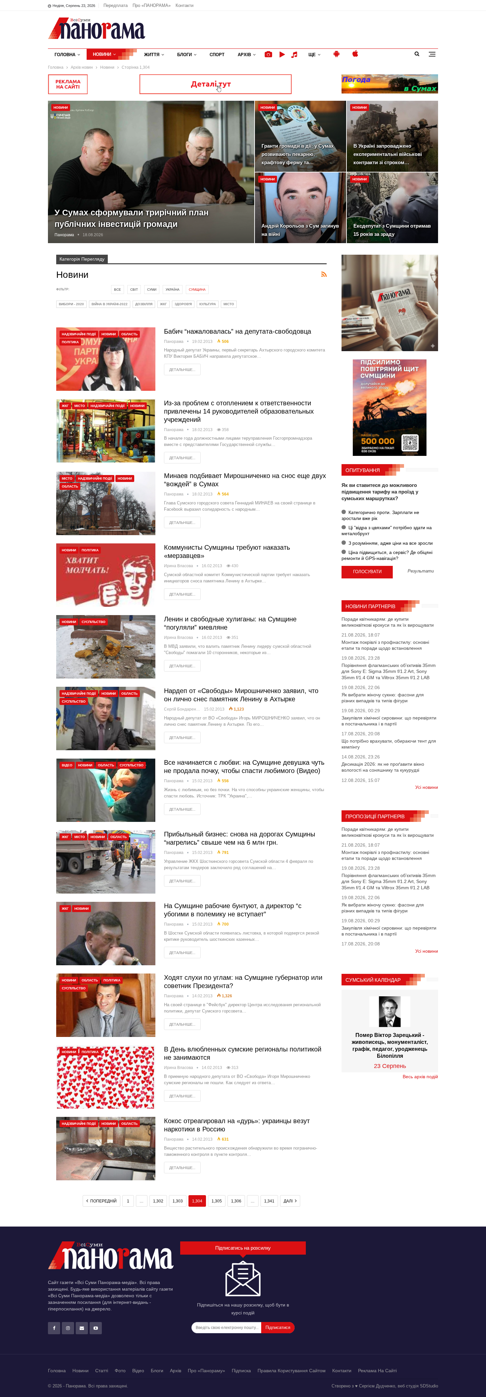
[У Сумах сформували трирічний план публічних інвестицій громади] (151, 171)
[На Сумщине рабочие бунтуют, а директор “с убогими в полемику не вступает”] (105, 933)
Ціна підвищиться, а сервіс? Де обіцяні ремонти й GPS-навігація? (387, 555)
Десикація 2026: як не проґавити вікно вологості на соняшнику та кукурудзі (383, 767)
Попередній (103, 1201)
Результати (421, 571)
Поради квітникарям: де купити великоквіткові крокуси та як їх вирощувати (388, 622)
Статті (101, 1370)
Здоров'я (183, 304)
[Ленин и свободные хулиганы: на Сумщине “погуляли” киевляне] (105, 647)
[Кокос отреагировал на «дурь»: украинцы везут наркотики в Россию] (105, 1148)
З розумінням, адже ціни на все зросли (390, 543)
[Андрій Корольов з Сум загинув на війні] (300, 208)
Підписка (241, 1370)
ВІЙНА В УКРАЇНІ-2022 (110, 304)
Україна (173, 289)
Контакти (184, 5)
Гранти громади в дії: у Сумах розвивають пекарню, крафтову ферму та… (298, 154)
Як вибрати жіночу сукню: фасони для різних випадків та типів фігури (383, 697)
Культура (207, 304)
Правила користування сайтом (292, 1370)
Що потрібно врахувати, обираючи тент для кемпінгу (389, 744)
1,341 (269, 1201)
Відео (67, 765)
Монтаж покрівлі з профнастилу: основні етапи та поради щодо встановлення (385, 645)
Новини (102, 54)
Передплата (115, 5)
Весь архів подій (420, 1076)
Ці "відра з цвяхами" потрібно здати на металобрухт (387, 530)
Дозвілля (143, 304)
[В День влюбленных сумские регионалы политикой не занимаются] (105, 1077)
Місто (228, 304)
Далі (289, 1201)
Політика (70, 342)
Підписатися (277, 1327)
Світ (134, 289)
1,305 (217, 1201)
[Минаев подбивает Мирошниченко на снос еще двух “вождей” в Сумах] (105, 503)
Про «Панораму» (206, 1370)
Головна (65, 54)
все (117, 289)
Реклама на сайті (377, 1370)
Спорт (217, 54)
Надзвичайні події (79, 334)
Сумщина (197, 289)
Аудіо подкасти (295, 54)
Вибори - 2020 (71, 304)
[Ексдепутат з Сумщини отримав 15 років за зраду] (392, 208)
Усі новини (426, 787)
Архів (244, 54)
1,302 (158, 1201)
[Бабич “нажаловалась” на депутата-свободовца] (105, 359)
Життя (151, 54)
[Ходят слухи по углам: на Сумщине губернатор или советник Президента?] (105, 1005)
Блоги (184, 54)
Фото (120, 1370)
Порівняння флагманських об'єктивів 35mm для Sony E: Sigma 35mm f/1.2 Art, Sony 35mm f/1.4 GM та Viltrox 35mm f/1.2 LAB (389, 671)
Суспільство (93, 622)
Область (129, 334)
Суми (151, 289)
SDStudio (429, 1385)
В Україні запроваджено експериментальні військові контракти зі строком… (387, 154)
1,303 (178, 1201)
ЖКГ (163, 304)
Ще (312, 54)
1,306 (236, 1201)
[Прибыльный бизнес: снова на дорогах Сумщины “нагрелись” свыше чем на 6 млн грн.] (105, 862)
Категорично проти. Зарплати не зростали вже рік (380, 515)
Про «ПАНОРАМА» (152, 5)
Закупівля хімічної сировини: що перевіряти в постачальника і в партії (389, 720)
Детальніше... (182, 370)
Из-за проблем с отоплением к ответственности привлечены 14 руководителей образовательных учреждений (239, 411)
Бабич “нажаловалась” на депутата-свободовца (237, 331)
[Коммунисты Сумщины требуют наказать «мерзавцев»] (105, 575)
